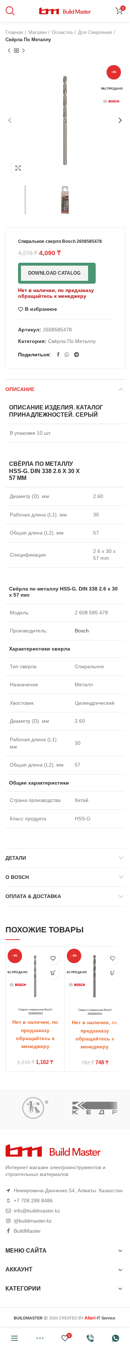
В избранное (41, 309)
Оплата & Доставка (33, 896)
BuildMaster (27, 1231)
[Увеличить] (18, 168)
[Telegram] (77, 354)
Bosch (82, 631)
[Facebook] (58, 354)
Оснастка (62, 32)
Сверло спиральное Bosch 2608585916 (35, 1011)
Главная (14, 32)
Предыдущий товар (9, 50)
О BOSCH (17, 877)
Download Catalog (54, 273)
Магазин (38, 32)
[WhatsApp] (67, 354)
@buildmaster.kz (33, 1221)
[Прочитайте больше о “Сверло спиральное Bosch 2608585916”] (53, 973)
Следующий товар (23, 50)
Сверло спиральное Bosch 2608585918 (95, 1012)
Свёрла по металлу (28, 39)
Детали (15, 858)
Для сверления (95, 32)
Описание (19, 389)
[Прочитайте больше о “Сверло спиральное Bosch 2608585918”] (112, 973)
